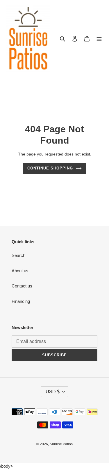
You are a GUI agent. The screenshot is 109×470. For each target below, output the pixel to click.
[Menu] (99, 38)
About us (20, 270)
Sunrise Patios (61, 444)
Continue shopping (50, 168)
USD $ (53, 391)
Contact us (22, 285)
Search (18, 255)
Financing (21, 301)
